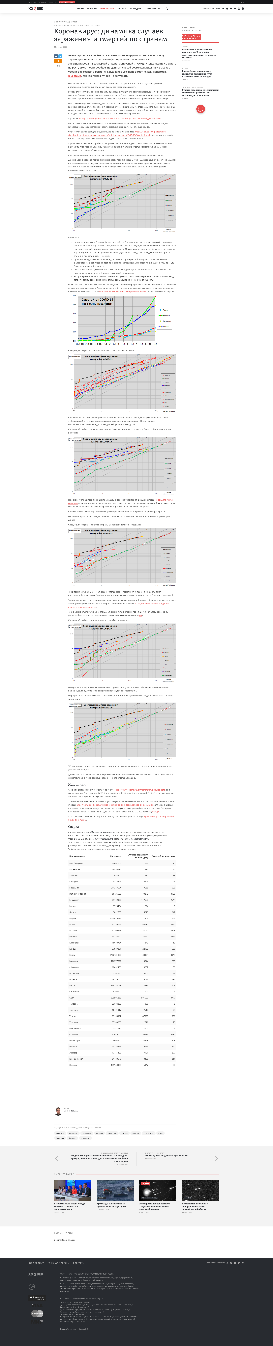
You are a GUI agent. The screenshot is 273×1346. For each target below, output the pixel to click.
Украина (60, 1138)
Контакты (52, 2)
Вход (243, 2)
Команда (43, 2)
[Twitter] (235, 8)
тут (140, 615)
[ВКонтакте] (223, 8)
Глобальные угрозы (149, 1198)
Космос (185, 47)
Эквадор (72, 1138)
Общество (89, 25)
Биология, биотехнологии (192, 87)
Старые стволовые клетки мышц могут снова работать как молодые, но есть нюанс (200, 93)
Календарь (135, 8)
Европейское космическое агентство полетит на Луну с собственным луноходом (197, 74)
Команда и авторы (59, 1263)
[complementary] (199, 70)
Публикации (107, 8)
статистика (148, 1133)
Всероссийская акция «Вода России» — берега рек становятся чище (69, 1206)
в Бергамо (74, 75)
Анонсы (122, 8)
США (160, 1133)
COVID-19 (60, 1133)
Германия (86, 1133)
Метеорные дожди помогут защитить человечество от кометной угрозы (154, 1206)
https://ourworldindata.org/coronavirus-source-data (140, 789)
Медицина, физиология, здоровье (69, 25)
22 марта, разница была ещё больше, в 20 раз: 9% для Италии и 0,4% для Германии (120, 118)
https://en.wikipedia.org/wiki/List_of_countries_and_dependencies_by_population (114, 804)
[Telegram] (227, 8)
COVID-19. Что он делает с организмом (166, 1155)
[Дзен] (243, 8)
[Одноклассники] (239, 8)
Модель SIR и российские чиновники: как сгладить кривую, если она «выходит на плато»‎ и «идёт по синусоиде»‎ (99, 1158)
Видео (80, 8)
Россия (124, 1133)
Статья (74, 22)
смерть (136, 1133)
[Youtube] (231, 8)
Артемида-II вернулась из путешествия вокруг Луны (111, 1205)
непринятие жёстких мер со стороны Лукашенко (123, 291)
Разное (98, 25)
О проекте (32, 2)
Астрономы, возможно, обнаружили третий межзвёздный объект (195, 1206)
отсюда (155, 811)
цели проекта (36, 1263)
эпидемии (85, 1138)
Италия (99, 1133)
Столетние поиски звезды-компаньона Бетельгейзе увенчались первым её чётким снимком (199, 53)
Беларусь (73, 1133)
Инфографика (61, 22)
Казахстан (112, 1133)
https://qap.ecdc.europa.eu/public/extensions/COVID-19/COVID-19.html (116, 135)
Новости (92, 8)
